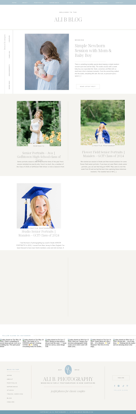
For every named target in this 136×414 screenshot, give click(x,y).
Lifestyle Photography (104, 146)
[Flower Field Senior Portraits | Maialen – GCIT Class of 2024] (102, 122)
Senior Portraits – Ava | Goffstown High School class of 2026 (39, 157)
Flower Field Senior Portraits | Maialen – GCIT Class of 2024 (103, 154)
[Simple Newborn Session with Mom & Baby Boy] (46, 62)
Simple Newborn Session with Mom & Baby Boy (93, 50)
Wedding (79, 40)
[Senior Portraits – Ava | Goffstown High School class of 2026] (38, 123)
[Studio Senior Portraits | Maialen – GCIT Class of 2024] (38, 205)
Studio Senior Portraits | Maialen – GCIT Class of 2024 (38, 233)
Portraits (38, 146)
